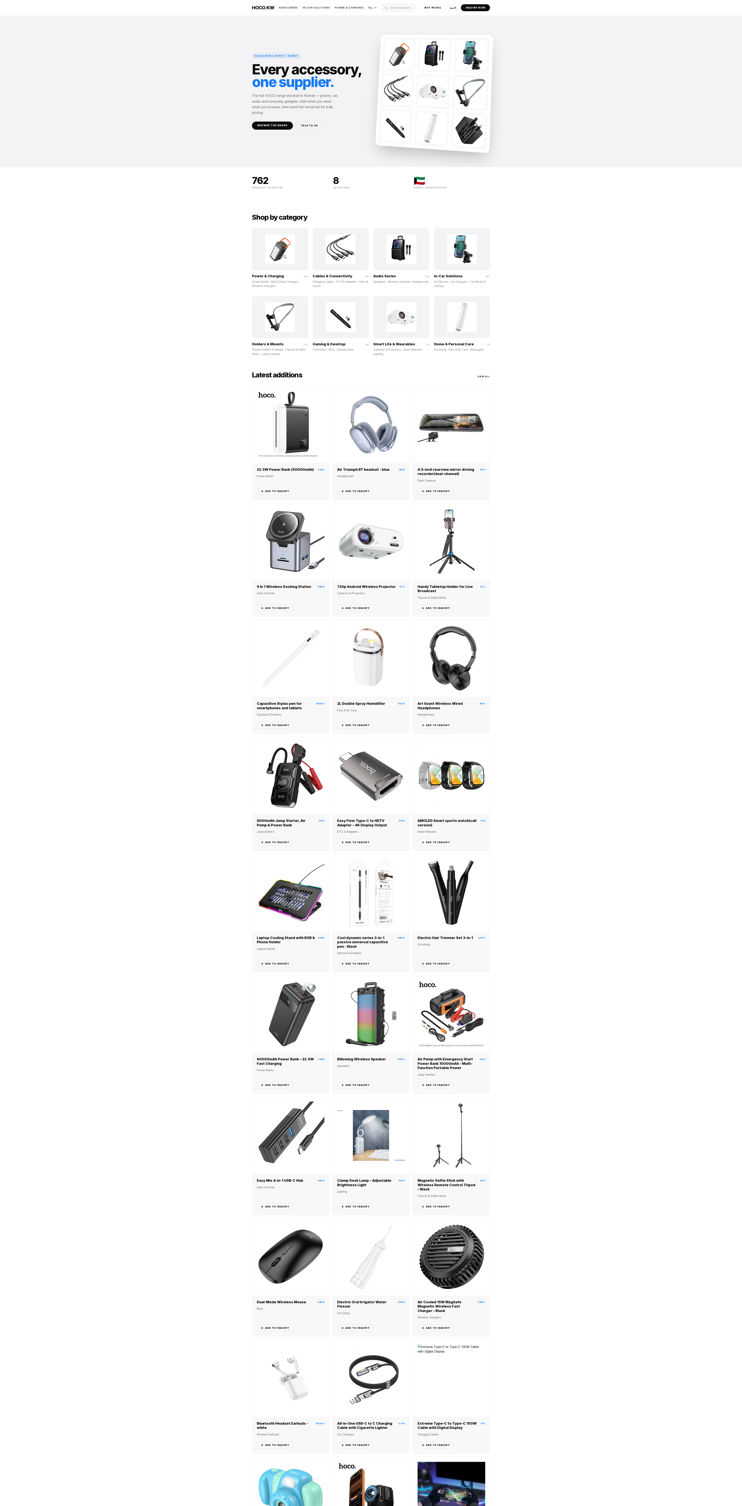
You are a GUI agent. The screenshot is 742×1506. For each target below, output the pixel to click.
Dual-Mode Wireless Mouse (281, 1302)
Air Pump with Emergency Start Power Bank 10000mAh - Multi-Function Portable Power (445, 1063)
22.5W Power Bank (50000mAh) (285, 469)
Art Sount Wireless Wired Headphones (440, 705)
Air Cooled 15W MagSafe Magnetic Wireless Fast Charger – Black (439, 1306)
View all (483, 376)
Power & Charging (349, 7)
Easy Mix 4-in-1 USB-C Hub (280, 1180)
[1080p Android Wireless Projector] (433, 92)
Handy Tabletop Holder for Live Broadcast (445, 589)
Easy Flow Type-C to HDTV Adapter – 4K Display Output (362, 823)
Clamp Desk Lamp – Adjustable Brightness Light (364, 1182)
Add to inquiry (277, 491)
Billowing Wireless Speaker (361, 1059)
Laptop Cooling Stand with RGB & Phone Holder (286, 940)
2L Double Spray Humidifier (361, 703)
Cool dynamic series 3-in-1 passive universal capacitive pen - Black (362, 942)
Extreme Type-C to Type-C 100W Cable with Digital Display (447, 1425)
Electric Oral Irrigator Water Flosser (361, 1304)
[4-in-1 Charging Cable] (397, 90)
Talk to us (309, 125)
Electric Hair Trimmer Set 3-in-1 (445, 938)
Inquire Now (475, 7)
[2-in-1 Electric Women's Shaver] (431, 128)
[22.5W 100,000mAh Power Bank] (399, 55)
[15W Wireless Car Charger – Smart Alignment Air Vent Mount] (471, 55)
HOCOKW (263, 7)
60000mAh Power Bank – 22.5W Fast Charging (285, 1061)
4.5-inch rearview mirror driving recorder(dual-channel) (446, 471)
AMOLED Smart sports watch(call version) (447, 823)
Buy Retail (433, 7)
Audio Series (288, 7)
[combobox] (399, 8)
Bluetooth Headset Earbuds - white (282, 1425)
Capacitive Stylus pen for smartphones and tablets (279, 705)
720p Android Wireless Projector (366, 587)
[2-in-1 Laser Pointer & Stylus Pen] (395, 127)
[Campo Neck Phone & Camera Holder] (470, 93)
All (371, 7)
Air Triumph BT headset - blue (363, 469)
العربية (453, 7)
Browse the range (272, 125)
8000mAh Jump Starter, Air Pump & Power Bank (281, 823)
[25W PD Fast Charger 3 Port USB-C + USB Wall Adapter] (468, 131)
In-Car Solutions (316, 7)
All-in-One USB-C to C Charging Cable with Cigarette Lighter (364, 1425)
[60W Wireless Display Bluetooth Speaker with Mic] (434, 55)
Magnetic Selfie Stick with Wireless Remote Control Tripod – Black (446, 1184)
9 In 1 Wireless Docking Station (284, 587)
